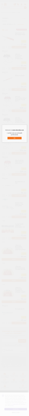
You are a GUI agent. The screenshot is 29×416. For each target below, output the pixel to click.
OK (14, 138)
